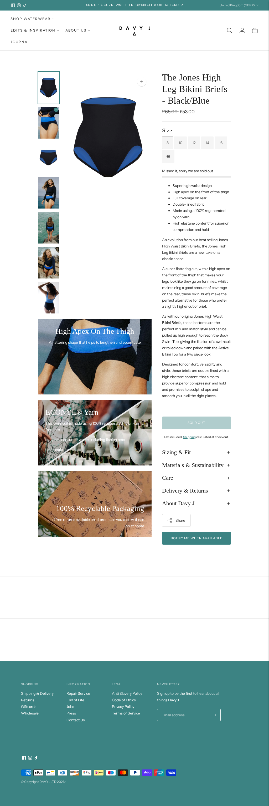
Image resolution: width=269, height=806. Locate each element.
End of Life (75, 700)
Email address (172, 709)
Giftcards (28, 706)
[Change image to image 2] (48, 123)
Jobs (70, 706)
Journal (20, 42)
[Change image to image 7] (48, 297)
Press (71, 713)
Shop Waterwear (31, 19)
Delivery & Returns (185, 490)
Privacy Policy (123, 706)
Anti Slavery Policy (127, 693)
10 (180, 142)
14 (207, 142)
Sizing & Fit (176, 452)
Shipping (189, 437)
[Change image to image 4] (48, 193)
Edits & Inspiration (33, 30)
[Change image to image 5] (48, 228)
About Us (75, 30)
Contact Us (75, 720)
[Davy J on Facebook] (13, 5)
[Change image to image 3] (48, 158)
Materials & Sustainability (193, 465)
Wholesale (30, 713)
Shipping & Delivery (37, 693)
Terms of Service (126, 713)
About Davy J (178, 503)
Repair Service (78, 693)
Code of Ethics (124, 700)
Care (167, 477)
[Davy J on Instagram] (19, 5)
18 (168, 156)
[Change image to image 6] (48, 262)
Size (167, 130)
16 (221, 142)
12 (194, 142)
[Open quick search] (229, 30)
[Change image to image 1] (48, 88)
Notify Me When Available (196, 538)
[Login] (242, 30)
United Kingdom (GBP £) (237, 5)
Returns (27, 700)
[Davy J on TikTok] (25, 5)
